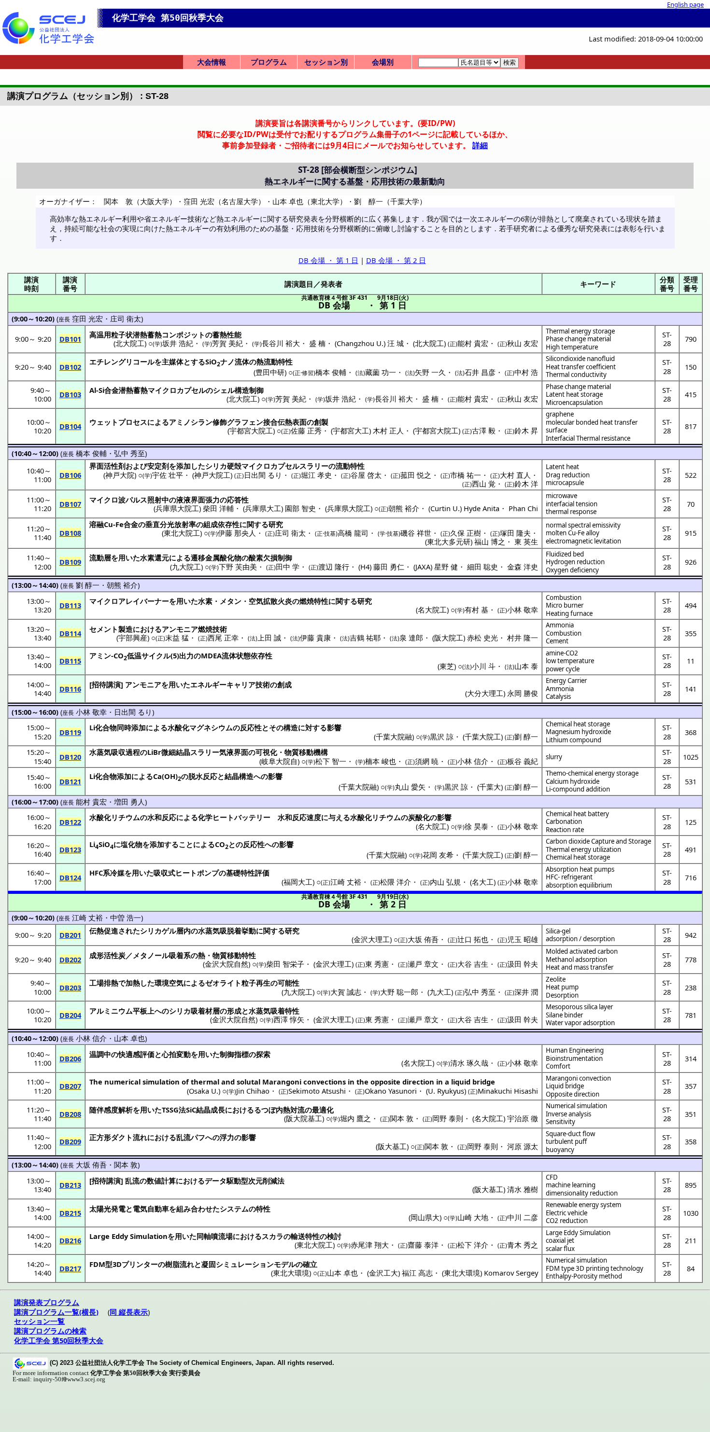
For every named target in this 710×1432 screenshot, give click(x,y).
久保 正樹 (465, 533)
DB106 (70, 475)
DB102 (70, 367)
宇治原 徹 (522, 1118)
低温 (134, 655)
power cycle (563, 669)
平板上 (144, 1010)
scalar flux (560, 1248)
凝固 (208, 1264)
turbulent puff (566, 1141)
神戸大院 (119, 475)
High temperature (572, 347)
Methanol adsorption (576, 959)
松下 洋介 (472, 1245)
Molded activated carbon (582, 951)
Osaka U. (203, 1091)
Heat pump (562, 987)
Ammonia (560, 625)
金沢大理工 (372, 939)
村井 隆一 (522, 637)
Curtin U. (445, 508)
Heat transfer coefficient (581, 366)
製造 (125, 629)
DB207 (70, 1086)
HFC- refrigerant (569, 877)
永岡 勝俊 (522, 693)
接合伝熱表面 (285, 422)
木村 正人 (388, 430)
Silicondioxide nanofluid (580, 358)
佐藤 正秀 (306, 430)
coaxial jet (560, 1240)
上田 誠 (269, 637)
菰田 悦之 (415, 475)
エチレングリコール (122, 361)
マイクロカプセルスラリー (284, 466)
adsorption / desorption (580, 938)
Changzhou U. (360, 343)
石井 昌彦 (480, 372)
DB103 (70, 394)
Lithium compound (573, 740)
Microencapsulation (574, 402)
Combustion (564, 597)
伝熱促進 (103, 930)
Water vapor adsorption (580, 1022)
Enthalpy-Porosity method (584, 1276)
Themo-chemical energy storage (592, 773)
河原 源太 (522, 1146)
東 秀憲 (377, 964)
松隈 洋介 (395, 882)
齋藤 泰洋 (423, 1245)
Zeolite (556, 979)
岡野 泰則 (447, 1118)
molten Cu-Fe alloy (572, 532)
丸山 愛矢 (410, 787)
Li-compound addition (578, 789)
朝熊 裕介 (403, 508)
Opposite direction (572, 1094)
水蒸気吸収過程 (114, 752)
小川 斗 (484, 666)
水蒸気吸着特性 (274, 1010)
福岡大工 (298, 882)
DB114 (70, 633)
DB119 (70, 732)
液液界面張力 (198, 499)
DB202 (70, 959)
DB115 (70, 661)
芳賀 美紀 (227, 343)
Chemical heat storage (578, 724)
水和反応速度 (299, 817)
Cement (557, 641)
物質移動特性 (234, 955)
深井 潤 (526, 992)
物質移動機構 (306, 752)
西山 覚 (484, 483)
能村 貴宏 (472, 343)
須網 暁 (427, 761)
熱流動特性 (274, 361)
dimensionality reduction (582, 1193)
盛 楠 (317, 343)
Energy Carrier (566, 680)
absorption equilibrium (579, 885)
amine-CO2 (562, 653)
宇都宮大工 (351, 430)
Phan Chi (523, 508)
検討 (334, 1236)
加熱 (133, 982)
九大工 (440, 992)
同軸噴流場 (215, 1236)
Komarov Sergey (511, 1273)
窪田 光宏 (87, 318)
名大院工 (432, 609)
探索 (263, 1054)
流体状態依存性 (247, 655)
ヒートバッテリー (241, 817)
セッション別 (326, 62)
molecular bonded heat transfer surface (592, 426)
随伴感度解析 (111, 1109)
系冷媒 (114, 872)
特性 (263, 1208)
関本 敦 (401, 1118)
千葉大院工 (483, 736)
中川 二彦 (522, 1217)
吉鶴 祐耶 (365, 637)
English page (685, 4)
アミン (100, 655)
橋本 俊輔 (330, 372)
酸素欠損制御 (270, 557)
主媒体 (173, 361)
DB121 (70, 781)
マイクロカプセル (177, 390)
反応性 (251, 727)
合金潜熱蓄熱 (126, 390)
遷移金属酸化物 (216, 557)
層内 (183, 930)
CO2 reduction (567, 1220)
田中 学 (287, 566)
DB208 (70, 1114)
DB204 (70, 1015)
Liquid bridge (565, 1086)
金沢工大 (383, 1273)
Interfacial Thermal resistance (588, 438)
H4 (364, 566)
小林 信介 (472, 761)
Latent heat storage (574, 394)
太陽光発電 (107, 1208)
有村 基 (476, 609)
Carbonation (564, 821)
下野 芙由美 (238, 566)
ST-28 (667, 339)
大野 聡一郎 (399, 992)
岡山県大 (425, 1217)
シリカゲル (158, 930)
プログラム (269, 62)
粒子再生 (255, 982)
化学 (205, 817)
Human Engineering (575, 1050)
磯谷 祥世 (415, 533)
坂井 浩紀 (177, 343)
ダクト (122, 1137)
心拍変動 (176, 1054)
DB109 (70, 562)
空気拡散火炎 (270, 601)
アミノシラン (191, 422)
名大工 (483, 882)
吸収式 (164, 872)
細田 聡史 (482, 566)
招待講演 (106, 684)
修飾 (220, 422)
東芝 (447, 666)
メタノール (151, 955)
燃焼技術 (212, 629)
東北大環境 (291, 1273)
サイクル (156, 655)
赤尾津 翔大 (370, 1245)
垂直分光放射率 (170, 524)
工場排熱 (103, 982)
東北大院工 (182, 533)
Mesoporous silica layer (579, 1006)
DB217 (70, 1268)
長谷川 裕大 (281, 343)
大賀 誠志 (345, 992)
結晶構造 (239, 776)
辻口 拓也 (472, 939)
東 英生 (526, 541)
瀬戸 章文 (423, 964)
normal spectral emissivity (583, 525)
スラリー (204, 752)
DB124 (70, 877)
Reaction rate (565, 829)
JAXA (422, 566)
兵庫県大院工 (177, 508)
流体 (242, 361)
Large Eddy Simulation (578, 1232)
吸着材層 (205, 1010)
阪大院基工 (304, 1118)
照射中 (158, 499)
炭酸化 (419, 817)
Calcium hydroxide (572, 781)
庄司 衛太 (125, 318)
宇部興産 (132, 637)
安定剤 (158, 466)
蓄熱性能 (227, 334)
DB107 (70, 504)
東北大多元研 (448, 541)
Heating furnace (569, 613)
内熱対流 (290, 1109)
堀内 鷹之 (355, 1118)
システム (234, 1208)
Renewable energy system (583, 1204)
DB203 (70, 987)
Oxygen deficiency (572, 570)
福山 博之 (489, 541)
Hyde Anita (481, 508)
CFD (552, 1177)
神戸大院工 (212, 475)
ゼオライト (223, 982)
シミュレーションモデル (256, 1264)
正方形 (100, 1137)
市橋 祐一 (465, 475)
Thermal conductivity (576, 374)
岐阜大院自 (279, 761)
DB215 (70, 1213)
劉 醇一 (87, 585)
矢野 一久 (430, 372)
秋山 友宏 (522, 343)
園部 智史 (300, 508)
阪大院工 (448, 637)
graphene (560, 414)
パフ (198, 1137)
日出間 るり (263, 475)
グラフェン (245, 422)
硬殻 (234, 466)
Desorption (562, 995)
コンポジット (183, 334)
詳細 (480, 145)
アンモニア (180, 629)
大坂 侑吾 (423, 939)
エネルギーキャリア (223, 684)
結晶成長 (210, 1109)
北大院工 (129, 343)
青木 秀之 (522, 1245)
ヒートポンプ (197, 872)
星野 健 (446, 566)
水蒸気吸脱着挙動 (227, 930)
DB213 (70, 1185)
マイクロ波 (107, 499)
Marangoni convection (578, 1078)
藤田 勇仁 (388, 566)
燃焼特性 (313, 601)
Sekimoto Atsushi (317, 1091)
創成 (284, 684)
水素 (205, 601)
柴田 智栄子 (285, 964)
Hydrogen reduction (575, 561)
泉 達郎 (411, 637)
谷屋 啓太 (366, 475)
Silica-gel (558, 931)
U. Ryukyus (446, 1091)
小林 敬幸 (522, 609)
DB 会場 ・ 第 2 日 (396, 260)
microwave (561, 495)
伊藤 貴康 (315, 637)
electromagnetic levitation (583, 541)
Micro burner (564, 605)
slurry (554, 756)
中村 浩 (526, 372)
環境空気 (169, 982)
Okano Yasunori (391, 1091)
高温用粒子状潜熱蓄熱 (125, 334)
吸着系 (180, 955)
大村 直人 (515, 475)
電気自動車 (151, 1208)
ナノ (227, 361)
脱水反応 (202, 776)
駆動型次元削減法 (255, 1180)
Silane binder (564, 1015)
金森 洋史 (522, 566)
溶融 (96, 524)
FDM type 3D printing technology (594, 1268)
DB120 (70, 757)
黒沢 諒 (442, 736)
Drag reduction (568, 475)
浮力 (227, 1137)
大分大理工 (485, 693)
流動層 (100, 557)
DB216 (70, 1240)
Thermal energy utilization (583, 849)
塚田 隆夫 (515, 533)
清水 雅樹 (522, 1189)
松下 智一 (330, 761)
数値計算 (161, 1180)
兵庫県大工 (263, 508)
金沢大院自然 (226, 964)
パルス (136, 499)
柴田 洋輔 (218, 508)
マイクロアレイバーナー (129, 601)
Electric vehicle (566, 1213)
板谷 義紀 (522, 761)
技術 (263, 684)
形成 (234, 1010)
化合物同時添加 (120, 727)
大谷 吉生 (472, 964)
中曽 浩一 (125, 917)
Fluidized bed (565, 554)
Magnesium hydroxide (578, 731)
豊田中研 (270, 372)
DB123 (70, 849)
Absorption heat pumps (580, 869)
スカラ (273, 1236)
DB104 (70, 426)
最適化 (323, 1109)
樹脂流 (176, 1264)
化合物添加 (113, 776)
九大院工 (186, 566)
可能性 (288, 982)
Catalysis (558, 696)
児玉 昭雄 (522, 939)
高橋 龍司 (353, 533)
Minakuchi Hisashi (508, 1091)
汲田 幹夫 (522, 964)
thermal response (571, 511)
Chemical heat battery (577, 813)
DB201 (70, 935)
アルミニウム (111, 1010)
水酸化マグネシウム (200, 727)
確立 (310, 1264)
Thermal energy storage (580, 331)
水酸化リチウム (114, 817)
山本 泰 (526, 666)
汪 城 (395, 343)
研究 (276, 524)
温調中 (100, 1054)
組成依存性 (221, 524)
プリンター (140, 1264)
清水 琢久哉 (469, 1063)
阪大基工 (392, 1146)
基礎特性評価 (248, 872)
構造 (291, 727)
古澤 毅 (484, 430)
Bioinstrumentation (574, 1058)
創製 (321, 422)
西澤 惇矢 (288, 1019)
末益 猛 (177, 637)
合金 (131, 524)
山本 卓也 (129, 1038)
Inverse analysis (568, 1114)
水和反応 (161, 817)
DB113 (70, 605)
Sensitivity (560, 1121)
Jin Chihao (253, 1091)
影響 (334, 727)
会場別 (383, 62)
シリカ (216, 466)
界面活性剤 (107, 466)
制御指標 (234, 1054)
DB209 (70, 1141)
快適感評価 (136, 1054)
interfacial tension (571, 504)
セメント (103, 629)
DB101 (70, 339)
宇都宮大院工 (251, 430)
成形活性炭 (107, 955)
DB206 (70, 1058)
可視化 (266, 752)
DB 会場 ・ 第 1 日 (328, 260)
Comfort (558, 1066)
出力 (186, 655)
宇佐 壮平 (167, 475)
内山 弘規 (445, 882)
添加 (183, 466)
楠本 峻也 (380, 761)
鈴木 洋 (526, 483)
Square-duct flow (570, 1133)
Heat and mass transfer (579, 967)
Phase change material (578, 338)
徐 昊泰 (476, 826)
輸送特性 (305, 1236)
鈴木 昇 (526, 430)
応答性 (238, 499)
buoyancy (560, 1149)
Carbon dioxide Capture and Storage (598, 841)
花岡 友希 (438, 855)
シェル (224, 390)
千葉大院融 (394, 736)
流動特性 (350, 466)
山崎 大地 (472, 1217)
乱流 (183, 1137)
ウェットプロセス (118, 422)
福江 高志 (417, 1273)
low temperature (570, 660)
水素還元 (154, 557)
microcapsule (565, 482)
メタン (230, 601)
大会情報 (211, 62)
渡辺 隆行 (333, 566)
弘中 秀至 (129, 453)
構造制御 (249, 390)
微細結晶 (175, 752)
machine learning (571, 1185)
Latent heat (562, 466)
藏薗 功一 (380, 372)
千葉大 (490, 787)
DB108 (70, 533)
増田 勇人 (129, 801)
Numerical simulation (576, 1105)
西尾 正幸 (223, 637)
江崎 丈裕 (345, 882)
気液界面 (233, 752)
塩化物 (131, 844)
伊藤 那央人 (237, 533)
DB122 (70, 822)
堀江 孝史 (316, 475)
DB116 (70, 689)
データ (216, 1180)
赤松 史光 (482, 637)
